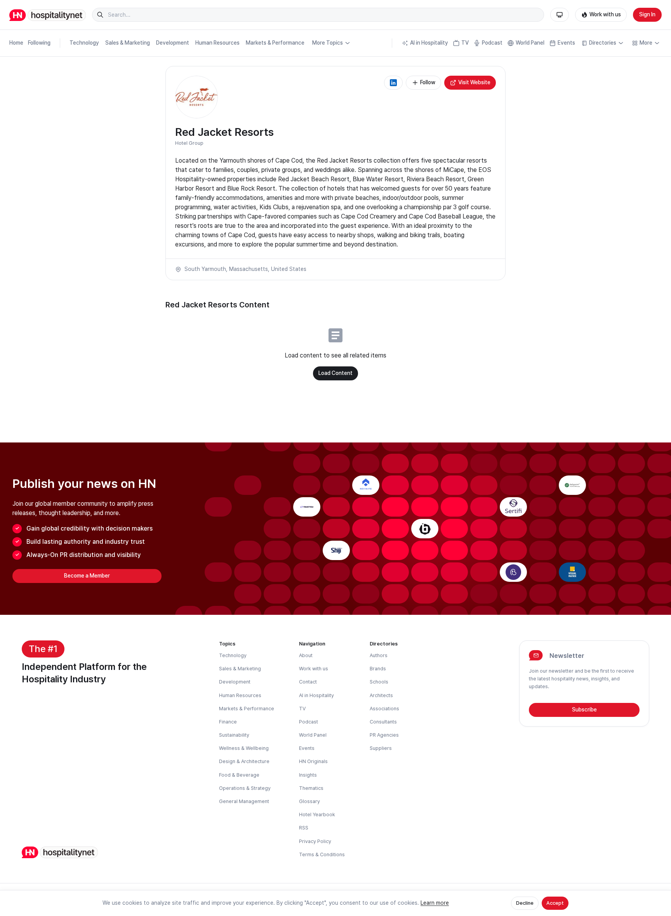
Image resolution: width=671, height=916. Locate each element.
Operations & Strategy (245, 788)
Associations (384, 708)
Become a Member (87, 575)
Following (39, 43)
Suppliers (381, 748)
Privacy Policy (315, 841)
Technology (84, 43)
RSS (303, 828)
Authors (379, 655)
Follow (427, 82)
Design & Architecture (244, 761)
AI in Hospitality (429, 43)
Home (16, 43)
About (306, 655)
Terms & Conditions (322, 854)
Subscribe (584, 709)
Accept (555, 903)
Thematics (311, 788)
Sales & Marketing (127, 43)
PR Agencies (384, 735)
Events (566, 43)
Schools (379, 682)
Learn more (435, 903)
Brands (378, 668)
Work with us (605, 14)
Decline (525, 903)
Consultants (383, 722)
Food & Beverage (239, 775)
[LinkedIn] (393, 83)
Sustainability (234, 735)
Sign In (647, 14)
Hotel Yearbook (317, 814)
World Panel (530, 43)
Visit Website (474, 82)
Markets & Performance (275, 43)
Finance (228, 722)
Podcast (492, 43)
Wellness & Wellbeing (244, 748)
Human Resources (217, 43)
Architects (381, 695)
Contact (308, 682)
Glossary (309, 801)
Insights (308, 775)
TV (465, 43)
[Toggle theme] (559, 15)
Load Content (335, 373)
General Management (244, 801)
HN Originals (313, 761)
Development (172, 43)
